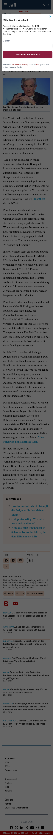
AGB (37, 65)
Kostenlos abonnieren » (28, 54)
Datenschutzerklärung (20, 65)
